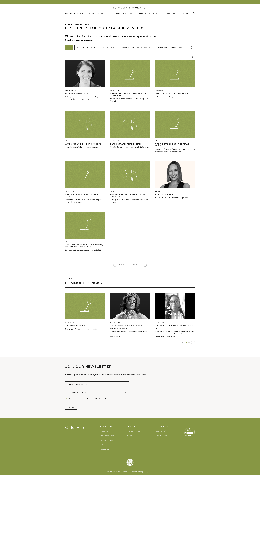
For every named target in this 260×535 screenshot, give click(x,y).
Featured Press (161, 436)
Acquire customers (86, 47)
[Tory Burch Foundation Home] (130, 8)
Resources (104, 431)
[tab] (186, 342)
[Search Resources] (194, 13)
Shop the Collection (134, 431)
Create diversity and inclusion (136, 47)
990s (158, 440)
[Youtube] (78, 427)
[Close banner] (257, 2)
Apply (141, 2)
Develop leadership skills (170, 47)
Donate (184, 13)
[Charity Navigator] (189, 432)
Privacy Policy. (104, 399)
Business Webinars (74, 13)
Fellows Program (106, 445)
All (69, 47)
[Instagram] (66, 427)
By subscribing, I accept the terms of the (89, 399)
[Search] (192, 57)
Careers (159, 445)
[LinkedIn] (72, 427)
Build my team (107, 47)
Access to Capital (123, 13)
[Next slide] (193, 342)
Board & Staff (161, 431)
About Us (171, 13)
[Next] (193, 47)
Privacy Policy (148, 471)
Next (138, 265)
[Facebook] (83, 427)
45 (134, 265)
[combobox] (97, 392)
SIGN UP (71, 407)
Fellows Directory (106, 449)
